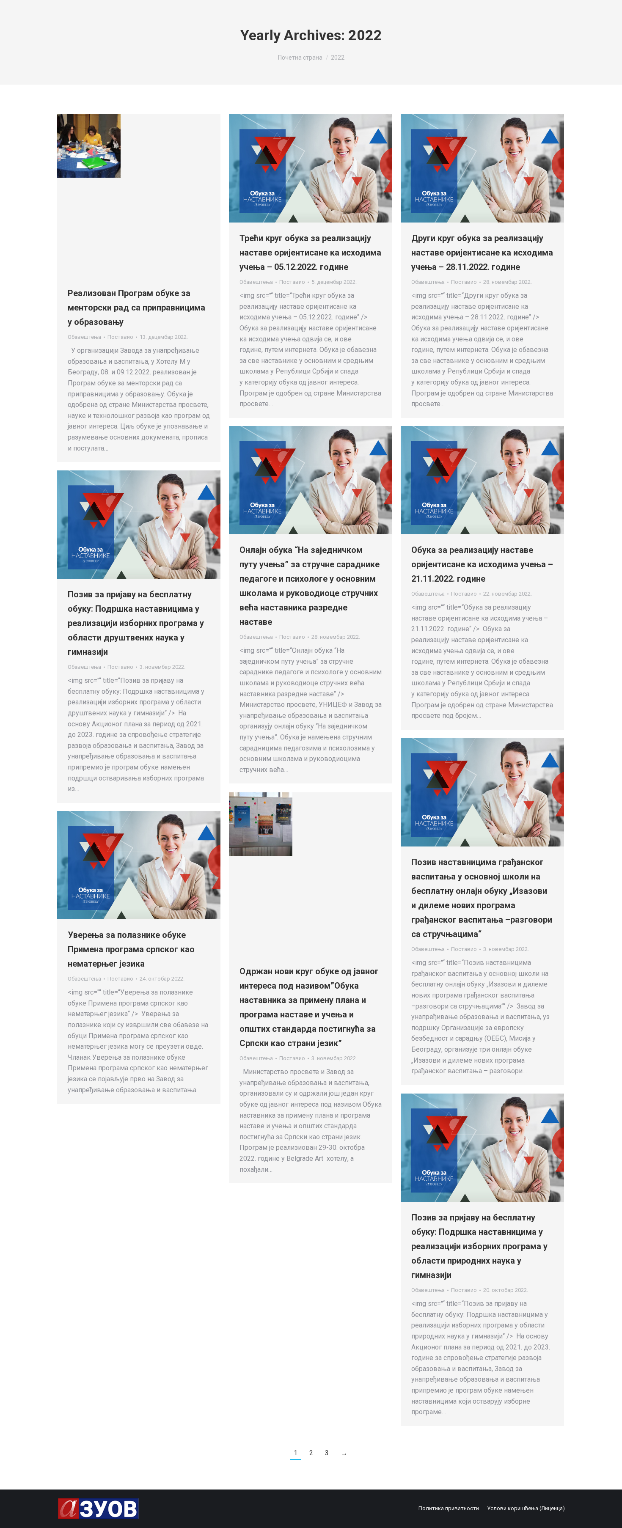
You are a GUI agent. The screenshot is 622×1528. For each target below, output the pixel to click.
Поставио (120, 337)
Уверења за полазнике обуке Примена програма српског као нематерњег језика (131, 949)
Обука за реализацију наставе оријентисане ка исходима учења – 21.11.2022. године (482, 564)
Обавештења (84, 337)
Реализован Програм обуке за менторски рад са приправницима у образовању (136, 307)
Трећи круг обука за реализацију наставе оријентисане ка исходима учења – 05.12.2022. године (310, 252)
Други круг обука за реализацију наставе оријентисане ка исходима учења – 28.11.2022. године (482, 252)
